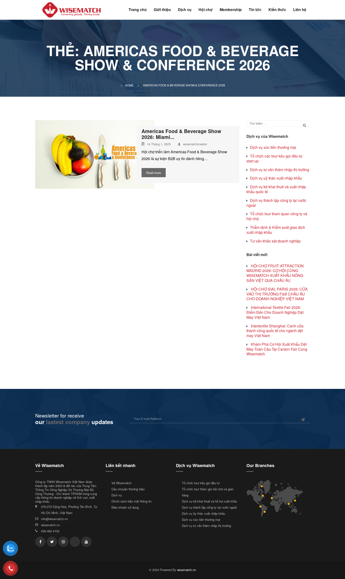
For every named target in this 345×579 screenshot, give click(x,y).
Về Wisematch (121, 483)
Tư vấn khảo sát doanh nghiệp (275, 241)
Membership (231, 10)
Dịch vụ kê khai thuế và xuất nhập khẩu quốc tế (276, 189)
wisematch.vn (50, 525)
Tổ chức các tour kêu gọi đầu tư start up (274, 158)
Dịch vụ (185, 10)
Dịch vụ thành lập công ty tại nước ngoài (276, 203)
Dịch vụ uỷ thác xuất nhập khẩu (276, 178)
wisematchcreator (195, 144)
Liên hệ (299, 10)
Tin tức (255, 10)
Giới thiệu (162, 10)
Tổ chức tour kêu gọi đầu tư (201, 483)
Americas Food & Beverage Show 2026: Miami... (181, 134)
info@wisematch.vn (54, 519)
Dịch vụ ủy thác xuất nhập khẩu (203, 513)
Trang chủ (138, 10)
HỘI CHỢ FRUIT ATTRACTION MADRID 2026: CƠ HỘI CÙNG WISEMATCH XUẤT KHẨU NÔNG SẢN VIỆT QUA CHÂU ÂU (275, 273)
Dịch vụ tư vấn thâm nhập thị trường (279, 169)
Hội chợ (206, 10)
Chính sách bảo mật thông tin (131, 501)
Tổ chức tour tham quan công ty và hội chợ (276, 216)
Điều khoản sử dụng (125, 507)
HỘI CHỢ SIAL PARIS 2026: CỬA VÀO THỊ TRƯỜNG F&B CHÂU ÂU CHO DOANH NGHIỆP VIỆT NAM (277, 294)
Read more (153, 173)
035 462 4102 (50, 531)
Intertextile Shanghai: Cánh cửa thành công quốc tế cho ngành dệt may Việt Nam (274, 330)
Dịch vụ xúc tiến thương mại (273, 147)
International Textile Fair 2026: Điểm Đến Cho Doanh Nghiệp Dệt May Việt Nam (274, 312)
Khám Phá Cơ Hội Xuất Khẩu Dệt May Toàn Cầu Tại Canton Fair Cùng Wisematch (276, 349)
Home (129, 85)
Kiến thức (277, 10)
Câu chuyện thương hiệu (128, 489)
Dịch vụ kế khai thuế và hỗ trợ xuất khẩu (209, 501)
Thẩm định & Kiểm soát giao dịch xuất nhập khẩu (275, 230)
